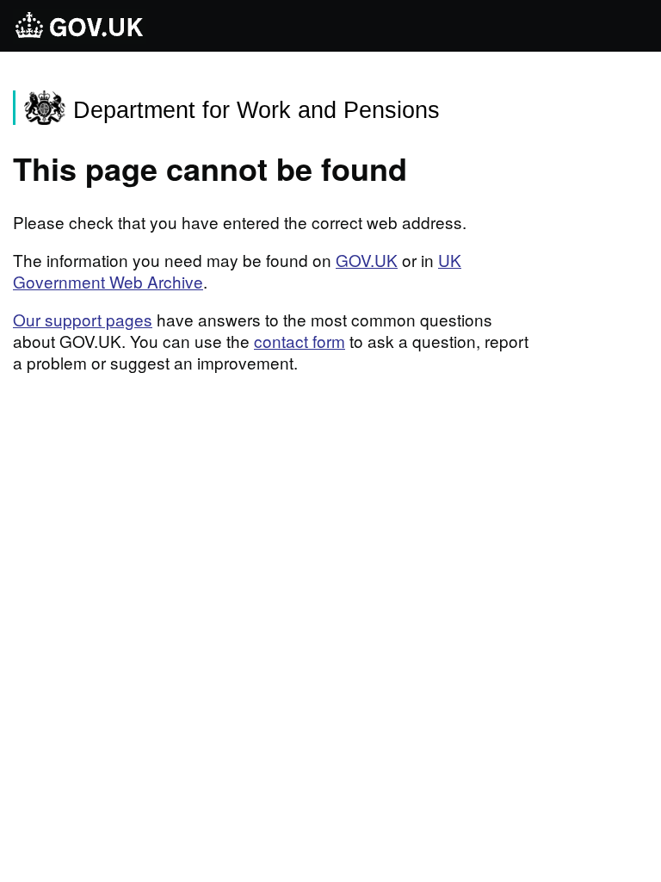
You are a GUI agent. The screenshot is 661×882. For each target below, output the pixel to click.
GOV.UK (367, 259)
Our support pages (82, 319)
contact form (299, 340)
